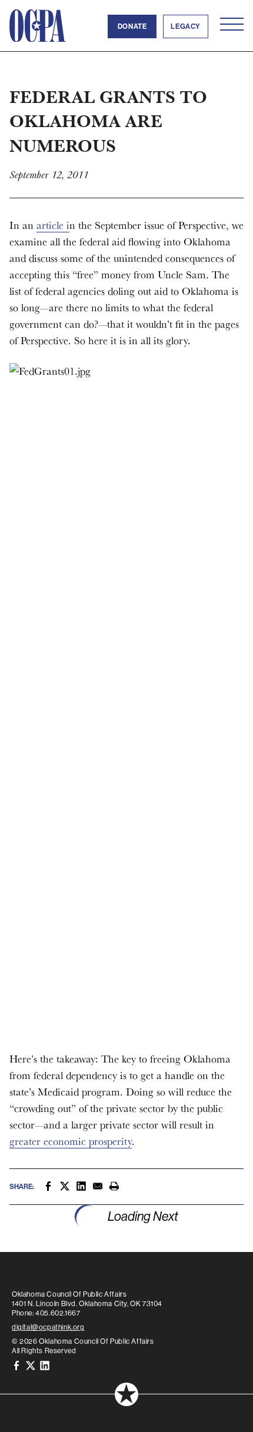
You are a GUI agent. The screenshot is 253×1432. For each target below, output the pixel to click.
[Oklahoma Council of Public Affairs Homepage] (37, 25)
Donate (132, 26)
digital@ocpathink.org (48, 1327)
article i (52, 225)
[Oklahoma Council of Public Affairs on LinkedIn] (44, 1365)
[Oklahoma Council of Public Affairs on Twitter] (30, 1365)
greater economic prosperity (70, 1141)
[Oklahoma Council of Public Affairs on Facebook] (16, 1365)
